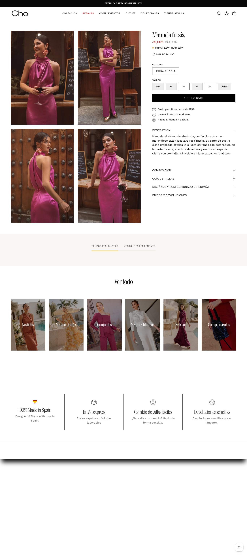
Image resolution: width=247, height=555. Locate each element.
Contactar (95, 509)
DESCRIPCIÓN (161, 130)
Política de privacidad (151, 492)
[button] (70, 13)
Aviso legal (143, 479)
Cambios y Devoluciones (106, 486)
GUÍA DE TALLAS (163, 178)
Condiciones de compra (152, 486)
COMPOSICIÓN (161, 170)
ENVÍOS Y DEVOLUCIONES (169, 195)
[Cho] (20, 13)
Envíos (93, 479)
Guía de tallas (98, 492)
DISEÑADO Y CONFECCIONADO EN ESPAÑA (180, 187)
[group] (123, 3)
